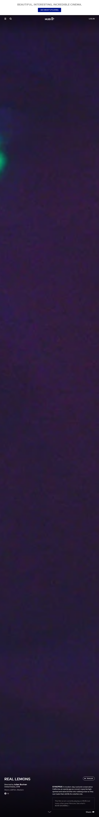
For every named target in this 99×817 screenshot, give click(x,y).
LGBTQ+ (13, 790)
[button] (5, 18)
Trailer (90, 778)
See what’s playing (49, 10)
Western (20, 790)
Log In (92, 19)
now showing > (62, 806)
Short (6, 790)
